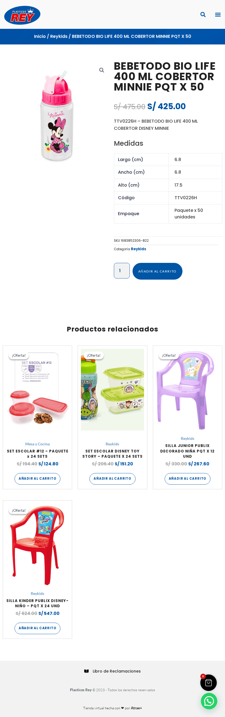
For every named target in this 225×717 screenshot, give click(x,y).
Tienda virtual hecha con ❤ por (112, 708)
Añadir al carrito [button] (38, 478)
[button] (217, 14)
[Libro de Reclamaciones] (86, 671)
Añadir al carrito (157, 271)
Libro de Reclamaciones (117, 671)
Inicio (40, 36)
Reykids (59, 36)
